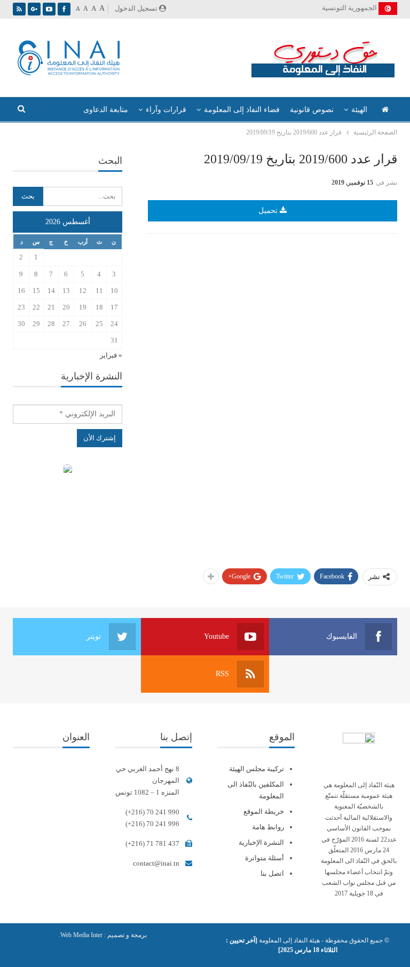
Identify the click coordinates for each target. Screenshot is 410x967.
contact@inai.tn (156, 863)
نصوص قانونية (312, 110)
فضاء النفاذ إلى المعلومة (242, 110)
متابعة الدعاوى (105, 110)
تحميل (269, 211)
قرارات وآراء (166, 110)
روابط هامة (268, 827)
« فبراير (111, 355)
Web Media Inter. (80, 935)
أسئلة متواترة (264, 858)
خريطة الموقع (263, 811)
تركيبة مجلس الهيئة (256, 769)
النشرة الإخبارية (261, 842)
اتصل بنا (272, 873)
